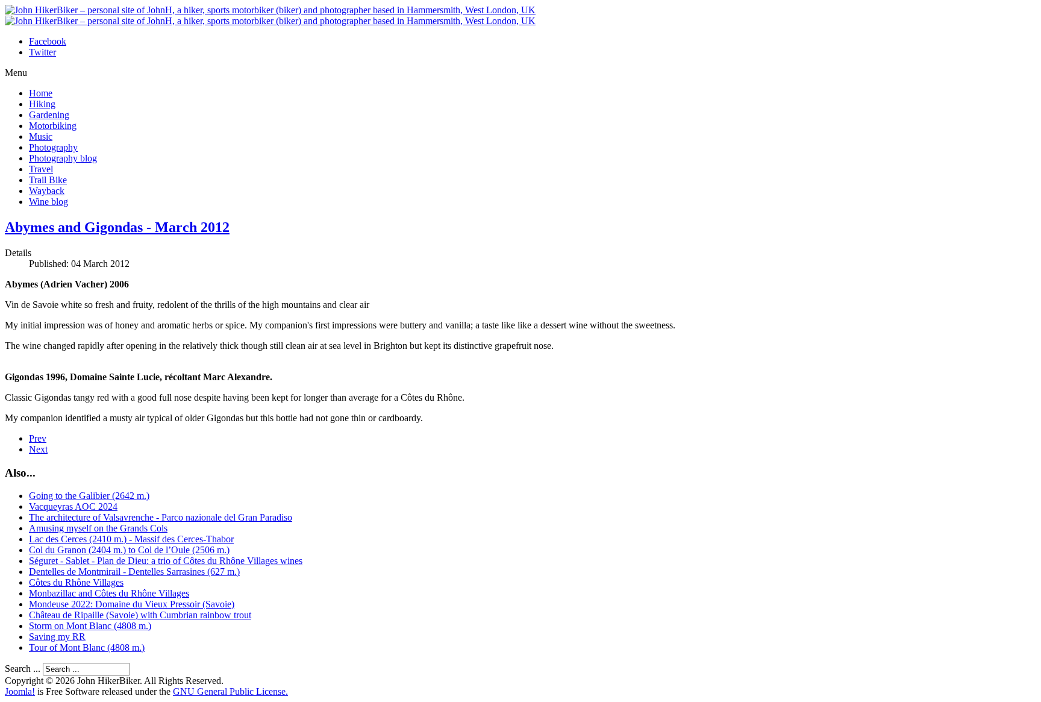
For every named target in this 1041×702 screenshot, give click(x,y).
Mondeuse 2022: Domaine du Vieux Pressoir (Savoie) (131, 604)
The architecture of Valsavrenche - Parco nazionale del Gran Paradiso (160, 517)
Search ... (22, 668)
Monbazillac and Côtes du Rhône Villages (109, 593)
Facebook (47, 41)
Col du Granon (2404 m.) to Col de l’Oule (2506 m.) (129, 550)
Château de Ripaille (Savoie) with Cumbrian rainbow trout (140, 615)
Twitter (42, 52)
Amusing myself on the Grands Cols (98, 528)
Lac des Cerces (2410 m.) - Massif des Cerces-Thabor (131, 539)
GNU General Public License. (230, 691)
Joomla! (20, 691)
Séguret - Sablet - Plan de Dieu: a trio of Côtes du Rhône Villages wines (165, 561)
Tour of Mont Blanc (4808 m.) (87, 647)
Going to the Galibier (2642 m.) (89, 495)
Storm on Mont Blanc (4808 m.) (90, 626)
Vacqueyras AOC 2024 (73, 506)
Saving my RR (57, 636)
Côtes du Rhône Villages (76, 582)
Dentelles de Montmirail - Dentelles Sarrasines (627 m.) (134, 571)
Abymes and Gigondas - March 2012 (117, 227)
